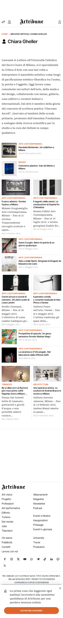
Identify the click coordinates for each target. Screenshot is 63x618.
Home (5, 34)
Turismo (6, 517)
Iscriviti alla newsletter (31, 610)
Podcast (37, 508)
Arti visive (7, 494)
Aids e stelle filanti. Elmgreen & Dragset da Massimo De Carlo (39, 262)
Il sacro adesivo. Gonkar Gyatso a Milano (14, 203)
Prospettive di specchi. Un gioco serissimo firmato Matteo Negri (34, 335)
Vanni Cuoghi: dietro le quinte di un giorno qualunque (36, 244)
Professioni (8, 503)
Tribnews (7, 384)
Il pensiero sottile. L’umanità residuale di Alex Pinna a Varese (46, 299)
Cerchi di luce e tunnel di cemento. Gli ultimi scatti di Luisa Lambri (15, 299)
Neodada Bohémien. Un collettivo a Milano (36, 149)
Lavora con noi (10, 551)
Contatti (6, 546)
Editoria (6, 512)
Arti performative (11, 508)
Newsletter (39, 503)
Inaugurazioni (40, 520)
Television (7, 530)
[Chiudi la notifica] (60, 588)
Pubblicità (7, 542)
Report (22, 162)
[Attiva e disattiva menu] (3, 22)
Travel (36, 542)
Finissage (38, 524)
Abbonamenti (40, 494)
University (38, 537)
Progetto (6, 499)
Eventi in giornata (42, 529)
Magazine (38, 499)
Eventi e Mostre (41, 515)
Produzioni (39, 546)
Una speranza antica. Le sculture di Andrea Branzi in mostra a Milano (47, 390)
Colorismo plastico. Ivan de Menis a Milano (36, 167)
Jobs (4, 526)
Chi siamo (7, 537)
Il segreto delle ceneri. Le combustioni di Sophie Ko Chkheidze (46, 204)
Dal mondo (7, 521)
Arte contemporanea (30, 144)
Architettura (40, 384)
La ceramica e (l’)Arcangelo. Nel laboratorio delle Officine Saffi (34, 353)
